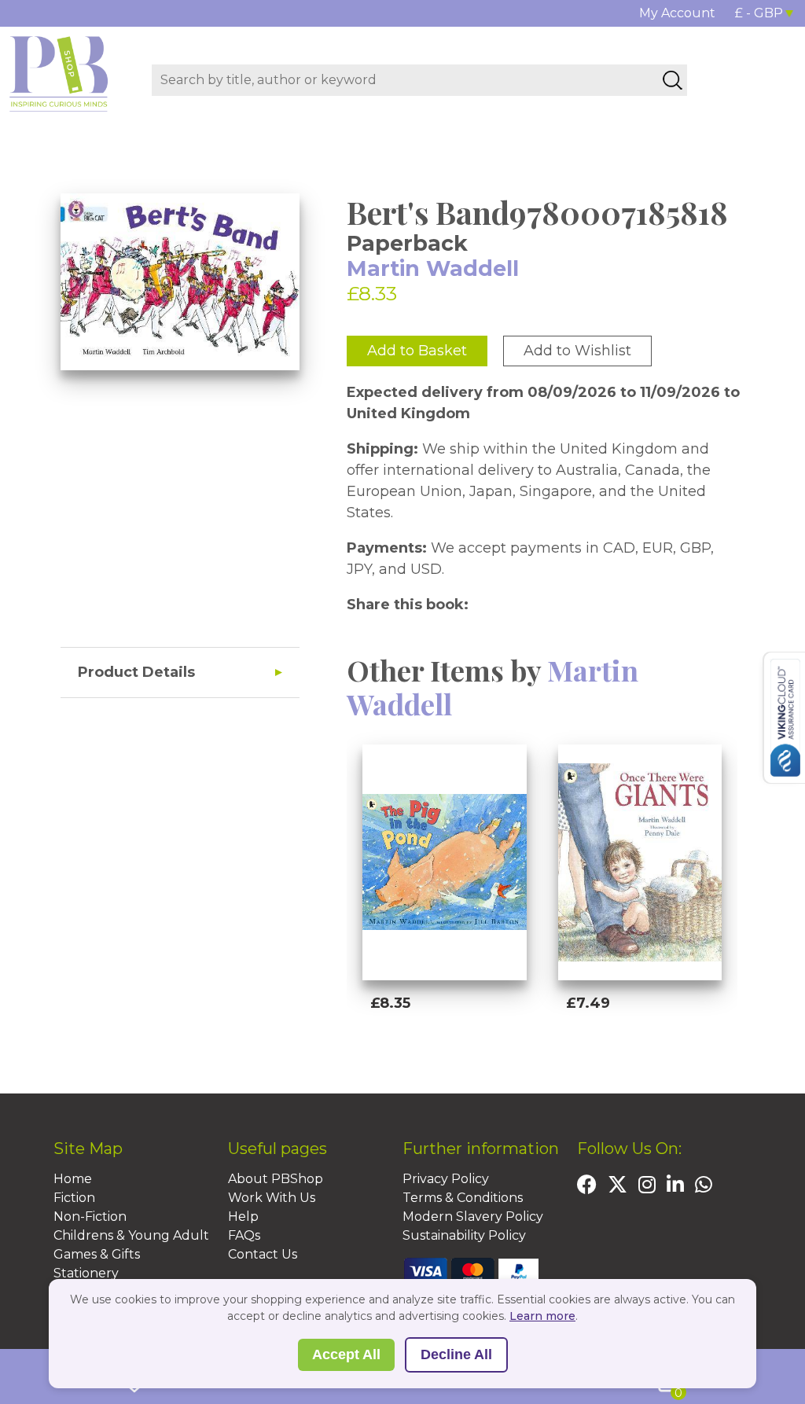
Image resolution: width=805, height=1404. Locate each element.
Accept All (346, 1354)
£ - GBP (759, 13)
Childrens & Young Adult (131, 1235)
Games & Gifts (96, 1254)
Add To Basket (441, 1043)
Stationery (86, 1273)
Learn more (542, 1316)
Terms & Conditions (462, 1197)
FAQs (244, 1235)
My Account (677, 13)
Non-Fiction (90, 1216)
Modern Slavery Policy (472, 1216)
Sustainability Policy (464, 1235)
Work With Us (271, 1197)
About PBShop (275, 1178)
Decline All (456, 1354)
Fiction (74, 1197)
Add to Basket (417, 350)
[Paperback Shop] (59, 73)
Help (243, 1216)
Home (72, 1178)
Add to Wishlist (577, 350)
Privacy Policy (445, 1178)
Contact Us (262, 1254)
